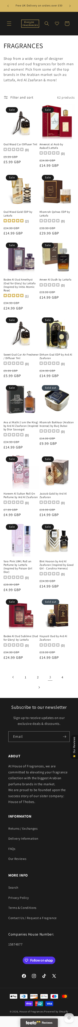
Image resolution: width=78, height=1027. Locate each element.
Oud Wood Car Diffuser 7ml (20, 144)
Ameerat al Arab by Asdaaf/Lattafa (51, 146)
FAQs (11, 849)
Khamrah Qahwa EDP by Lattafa (55, 213)
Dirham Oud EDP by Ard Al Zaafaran (56, 356)
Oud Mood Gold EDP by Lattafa (18, 213)
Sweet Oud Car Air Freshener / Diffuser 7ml (21, 356)
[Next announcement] (70, 5)
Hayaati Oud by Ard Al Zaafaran (53, 637)
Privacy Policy (18, 897)
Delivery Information (23, 838)
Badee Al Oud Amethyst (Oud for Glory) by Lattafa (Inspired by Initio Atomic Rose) (20, 285)
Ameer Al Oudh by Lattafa (56, 279)
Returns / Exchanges (23, 828)
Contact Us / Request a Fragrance (32, 918)
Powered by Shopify (56, 1011)
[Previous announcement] (8, 5)
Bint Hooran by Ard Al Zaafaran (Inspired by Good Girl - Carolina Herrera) (57, 565)
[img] (14, 221)
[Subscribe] (64, 736)
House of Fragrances (31, 1011)
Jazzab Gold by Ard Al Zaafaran (53, 495)
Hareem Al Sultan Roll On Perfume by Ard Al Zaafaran (21, 495)
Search (13, 887)
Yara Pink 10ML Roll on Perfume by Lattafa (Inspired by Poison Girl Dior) (18, 567)
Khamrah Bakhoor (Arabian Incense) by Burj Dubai (57, 424)
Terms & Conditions (22, 908)
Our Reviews (17, 859)
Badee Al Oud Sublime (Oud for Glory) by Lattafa (21, 637)
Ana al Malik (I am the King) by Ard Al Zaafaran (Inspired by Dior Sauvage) (21, 426)
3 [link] (50, 677)
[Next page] (39, 687)
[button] (9, 24)
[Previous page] (13, 677)
